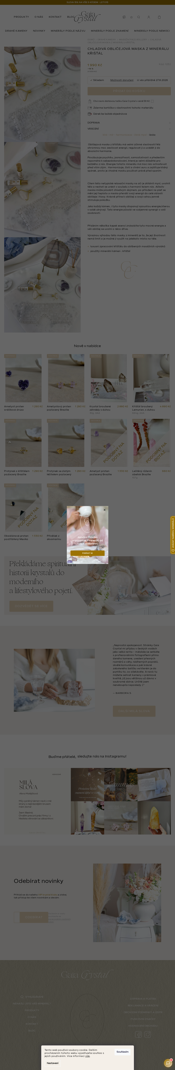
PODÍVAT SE (87, 553)
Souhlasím (123, 1052)
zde (87, 1056)
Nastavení (52, 1063)
